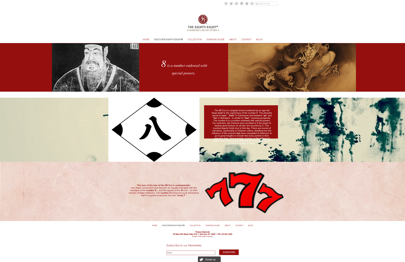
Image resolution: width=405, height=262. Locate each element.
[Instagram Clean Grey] (247, 4)
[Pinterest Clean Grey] (242, 4)
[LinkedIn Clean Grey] (236, 4)
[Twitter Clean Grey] (231, 4)
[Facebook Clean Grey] (226, 4)
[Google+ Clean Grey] (252, 4)
